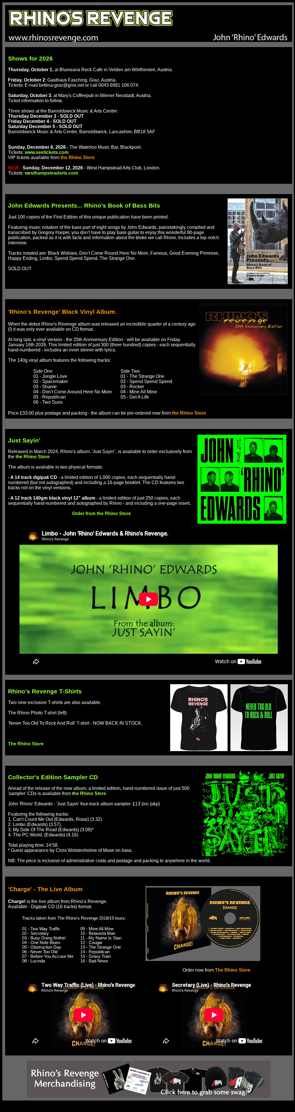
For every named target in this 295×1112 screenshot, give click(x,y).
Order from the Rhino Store (101, 513)
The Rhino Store (26, 743)
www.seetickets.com (47, 152)
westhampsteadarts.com (51, 173)
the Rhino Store (78, 157)
